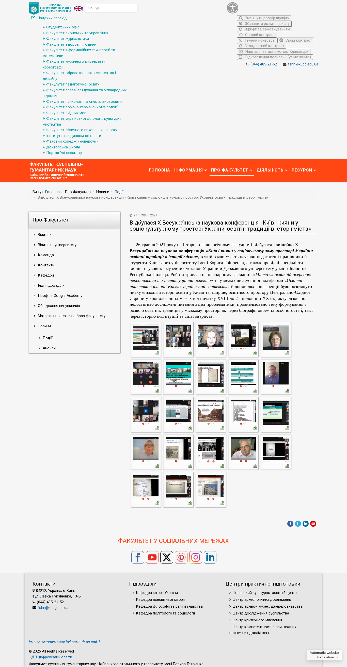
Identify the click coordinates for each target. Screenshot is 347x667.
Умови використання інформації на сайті (64, 642)
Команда (45, 255)
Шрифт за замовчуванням (267, 29)
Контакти (45, 265)
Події (118, 192)
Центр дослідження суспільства (260, 613)
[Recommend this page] (313, 524)
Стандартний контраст (264, 46)
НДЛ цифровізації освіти (50, 657)
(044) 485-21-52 (263, 64)
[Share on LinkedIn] (306, 524)
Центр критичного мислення (257, 620)
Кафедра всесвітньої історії (160, 599)
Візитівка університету (56, 245)
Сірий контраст (298, 40)
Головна (159, 170)
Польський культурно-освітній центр (264, 592)
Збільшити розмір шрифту (267, 23)
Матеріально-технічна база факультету (71, 316)
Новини (44, 326)
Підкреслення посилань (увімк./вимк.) (277, 57)
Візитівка (45, 234)
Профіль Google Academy (59, 295)
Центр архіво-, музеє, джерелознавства (267, 606)
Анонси (49, 348)
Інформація (188, 170)
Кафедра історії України (157, 592)
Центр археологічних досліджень (261, 599)
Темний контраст (259, 40)
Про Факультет (229, 170)
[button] (271, 7)
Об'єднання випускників (58, 305)
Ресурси (302, 170)
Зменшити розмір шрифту (266, 18)
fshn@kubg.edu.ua (303, 64)
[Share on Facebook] (290, 524)
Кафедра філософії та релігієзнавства (169, 606)
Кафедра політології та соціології (165, 613)
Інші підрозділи (51, 285)
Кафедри (45, 275)
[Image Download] (157, 352)
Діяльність (270, 170)
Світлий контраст (259, 34)
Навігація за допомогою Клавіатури (276, 51)
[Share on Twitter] (298, 524)
